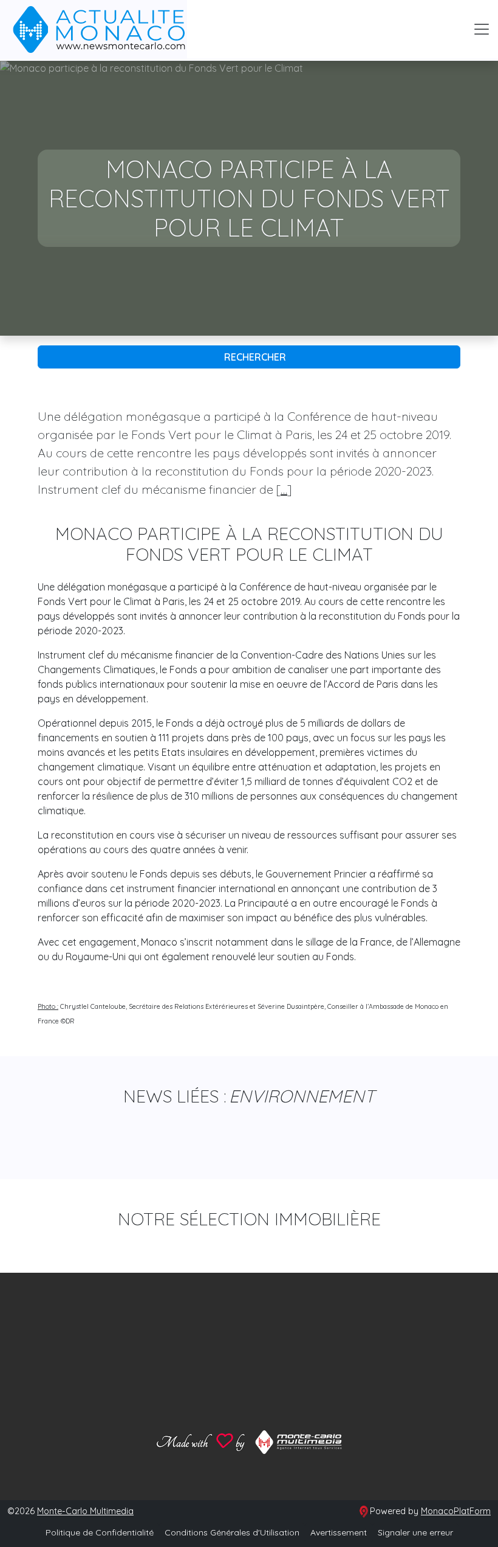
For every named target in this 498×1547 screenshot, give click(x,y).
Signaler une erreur (415, 1532)
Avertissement (338, 1532)
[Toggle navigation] (481, 29)
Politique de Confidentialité (100, 1532)
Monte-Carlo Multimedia (85, 1511)
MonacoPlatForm (456, 1511)
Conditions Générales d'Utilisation (232, 1532)
